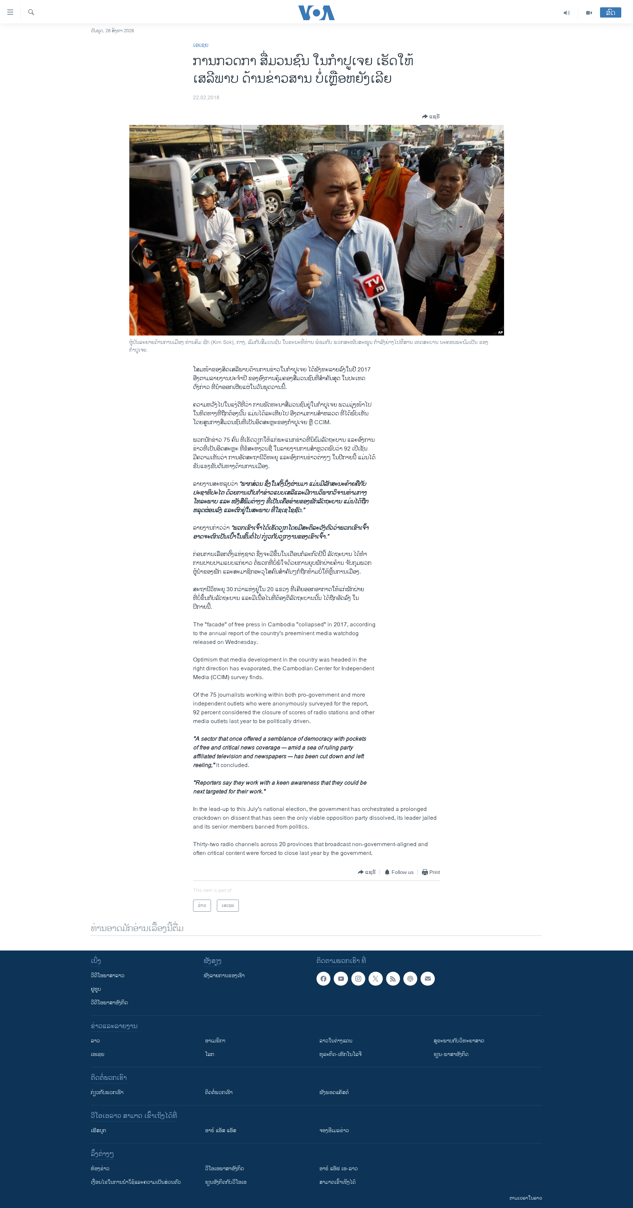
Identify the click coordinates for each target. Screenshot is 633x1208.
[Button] (431, 116)
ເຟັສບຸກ (98, 1130)
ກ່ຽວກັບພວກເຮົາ (107, 1092)
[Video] (589, 12)
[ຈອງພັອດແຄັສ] (427, 979)
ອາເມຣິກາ (215, 1041)
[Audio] (567, 12)
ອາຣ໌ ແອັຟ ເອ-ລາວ (338, 1168)
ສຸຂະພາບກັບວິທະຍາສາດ (459, 1041)
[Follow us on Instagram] (358, 979)
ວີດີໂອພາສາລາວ (108, 975)
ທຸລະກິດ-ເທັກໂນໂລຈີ (340, 1054)
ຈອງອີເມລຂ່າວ (334, 1130)
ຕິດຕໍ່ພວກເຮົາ (219, 1092)
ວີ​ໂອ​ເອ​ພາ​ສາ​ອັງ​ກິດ (224, 1168)
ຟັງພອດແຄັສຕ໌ (334, 1092)
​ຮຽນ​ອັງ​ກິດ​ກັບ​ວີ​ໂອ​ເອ (226, 1182)
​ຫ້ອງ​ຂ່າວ (100, 1168)
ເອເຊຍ (200, 45)
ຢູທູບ (96, 989)
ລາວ (95, 1041)
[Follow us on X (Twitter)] (375, 979)
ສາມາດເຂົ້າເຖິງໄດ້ (337, 1182)
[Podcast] (410, 979)
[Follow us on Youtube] (341, 979)
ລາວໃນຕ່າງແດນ (335, 1041)
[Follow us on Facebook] (323, 979)
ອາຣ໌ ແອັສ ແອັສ (220, 1130)
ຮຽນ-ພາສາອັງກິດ (451, 1054)
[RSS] (393, 979)
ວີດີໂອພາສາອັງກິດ (109, 1003)
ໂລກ (209, 1054)
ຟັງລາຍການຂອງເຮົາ (224, 975)
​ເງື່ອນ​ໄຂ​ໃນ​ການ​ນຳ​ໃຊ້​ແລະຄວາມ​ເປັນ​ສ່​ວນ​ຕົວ (136, 1182)
